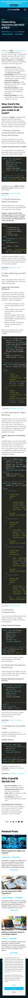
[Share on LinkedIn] (13, 822)
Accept (14, 988)
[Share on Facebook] (16, 822)
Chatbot (4, 938)
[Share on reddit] (22, 822)
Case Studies (18, 34)
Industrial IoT (6, 857)
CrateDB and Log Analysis (17, 773)
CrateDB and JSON (15, 606)
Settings (14, 985)
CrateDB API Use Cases (16, 408)
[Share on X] (10, 822)
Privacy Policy (7, 972)
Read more (14, 870)
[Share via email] (19, 822)
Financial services (7, 34)
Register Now (14, 5)
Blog (3, 19)
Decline (14, 992)
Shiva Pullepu (13, 31)
